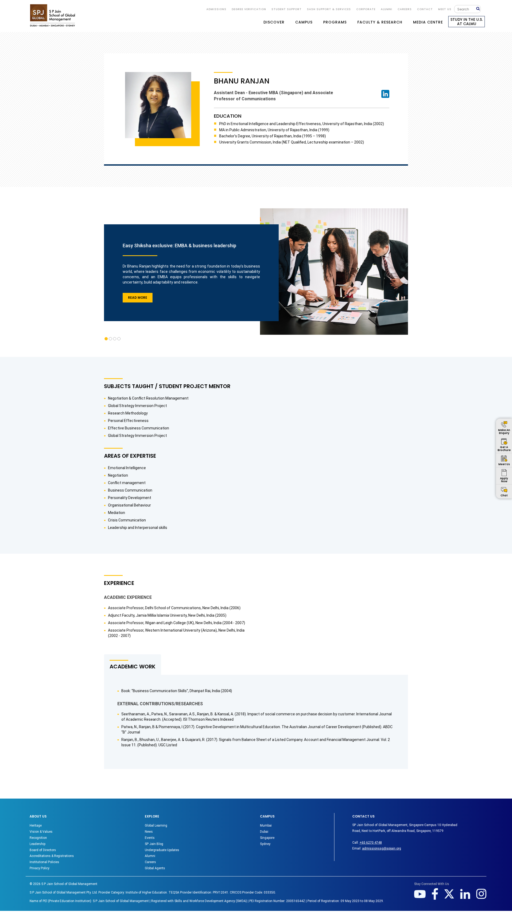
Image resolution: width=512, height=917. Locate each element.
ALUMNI (386, 9)
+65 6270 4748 (370, 842)
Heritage (36, 825)
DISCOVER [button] (274, 22)
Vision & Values (41, 832)
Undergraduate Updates (162, 850)
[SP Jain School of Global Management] (52, 15)
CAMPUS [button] (304, 22)
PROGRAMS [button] (335, 22)
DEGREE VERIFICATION (249, 9)
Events (150, 838)
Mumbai (266, 825)
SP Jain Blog (154, 844)
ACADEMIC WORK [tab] (132, 666)
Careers (405, 9)
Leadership (37, 844)
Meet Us (444, 9)
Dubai (264, 832)
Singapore (267, 838)
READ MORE (137, 297)
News (149, 832)
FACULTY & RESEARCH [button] (379, 22)
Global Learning (156, 825)
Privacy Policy (39, 868)
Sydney (265, 844)
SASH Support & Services (329, 9)
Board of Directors (43, 850)
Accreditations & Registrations (52, 856)
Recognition (38, 838)
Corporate (365, 9)
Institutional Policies (44, 862)
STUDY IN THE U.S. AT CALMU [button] (466, 21)
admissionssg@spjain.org (381, 848)
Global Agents (155, 868)
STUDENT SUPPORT (286, 9)
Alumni (150, 856)
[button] (106, 339)
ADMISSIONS (216, 9)
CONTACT (425, 9)
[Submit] (478, 9)
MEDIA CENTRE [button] (428, 22)
